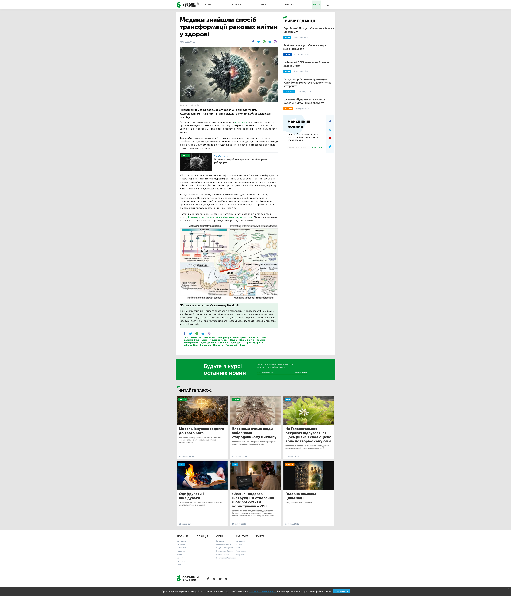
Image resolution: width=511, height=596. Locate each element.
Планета (218, 345)
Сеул (242, 345)
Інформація (224, 337)
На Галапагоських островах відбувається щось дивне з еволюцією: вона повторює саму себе (308, 435)
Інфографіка (191, 345)
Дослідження (208, 342)
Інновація (205, 345)
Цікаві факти (246, 340)
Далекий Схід (191, 340)
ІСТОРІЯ (288, 108)
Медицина (209, 337)
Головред (220, 541)
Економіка (181, 548)
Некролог (240, 554)
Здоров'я (223, 342)
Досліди (235, 342)
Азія (264, 337)
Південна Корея (219, 340)
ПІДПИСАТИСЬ (316, 147)
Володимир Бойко (224, 551)
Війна (179, 554)
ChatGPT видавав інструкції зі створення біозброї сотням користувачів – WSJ (253, 500)
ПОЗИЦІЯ (236, 5)
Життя (183, 399)
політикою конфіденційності (263, 591)
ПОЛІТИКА (289, 92)
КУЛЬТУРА (289, 5)
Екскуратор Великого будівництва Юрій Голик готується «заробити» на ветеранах (307, 83)
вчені (204, 340)
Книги (238, 548)
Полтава (181, 561)
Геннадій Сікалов (223, 544)
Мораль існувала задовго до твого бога (201, 431)
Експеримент (191, 342)
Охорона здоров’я (253, 342)
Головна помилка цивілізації (300, 496)
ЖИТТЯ (316, 5)
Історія (289, 464)
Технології (231, 345)
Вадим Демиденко (224, 548)
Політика (181, 544)
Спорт (180, 558)
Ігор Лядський (222, 554)
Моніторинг (239, 337)
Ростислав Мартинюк (226, 558)
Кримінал (181, 551)
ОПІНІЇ (263, 5)
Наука (233, 340)
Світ (186, 337)
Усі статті (240, 541)
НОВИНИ (209, 5)
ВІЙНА (287, 37)
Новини (260, 340)
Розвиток (196, 337)
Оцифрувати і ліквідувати (191, 496)
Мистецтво (241, 551)
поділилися (240, 122)
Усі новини (181, 541)
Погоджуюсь (341, 591)
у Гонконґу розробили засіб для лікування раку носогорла (219, 217)
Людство (254, 337)
